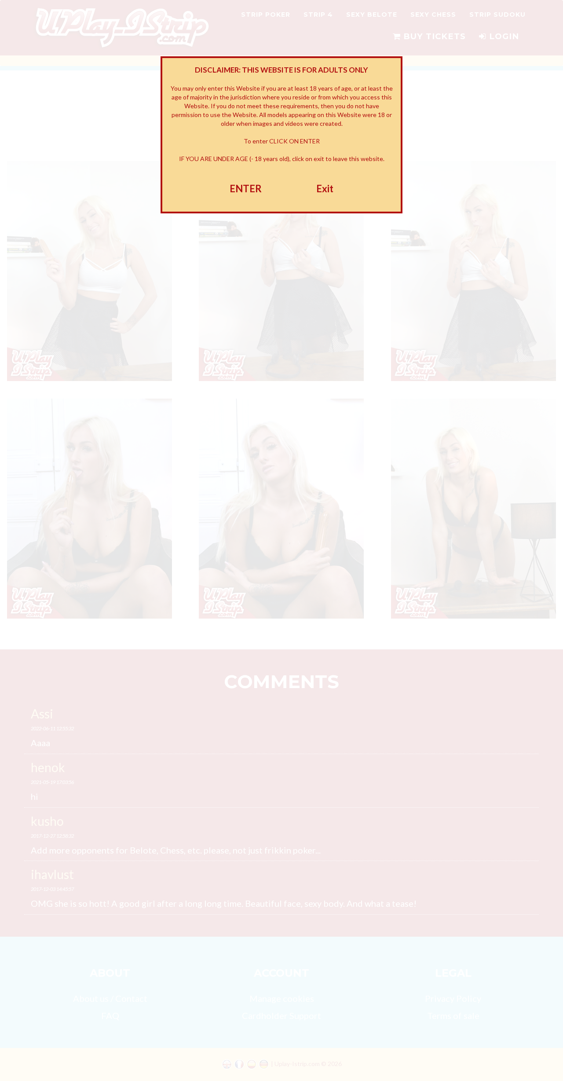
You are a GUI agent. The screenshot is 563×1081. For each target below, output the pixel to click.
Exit (324, 188)
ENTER (246, 188)
